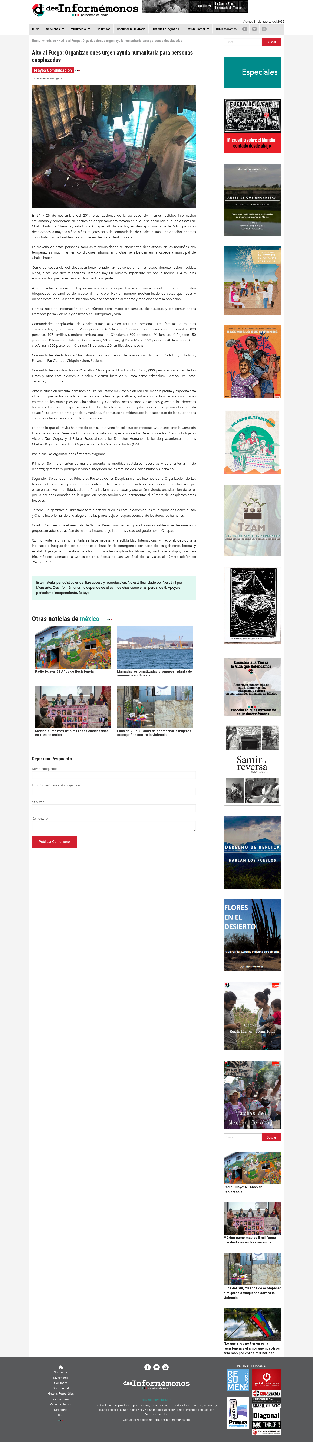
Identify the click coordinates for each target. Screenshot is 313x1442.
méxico (51, 41)
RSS (60, 1415)
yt (264, 29)
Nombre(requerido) (45, 769)
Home (36, 41)
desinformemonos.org (156, 1400)
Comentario (40, 819)
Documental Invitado (131, 29)
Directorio (60, 1410)
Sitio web (38, 802)
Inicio (35, 29)
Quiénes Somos (226, 29)
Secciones (60, 1372)
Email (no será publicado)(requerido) (56, 785)
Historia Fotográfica (165, 29)
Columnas (103, 29)
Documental (61, 1388)
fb (244, 29)
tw (254, 29)
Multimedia (78, 29)
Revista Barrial (195, 29)
